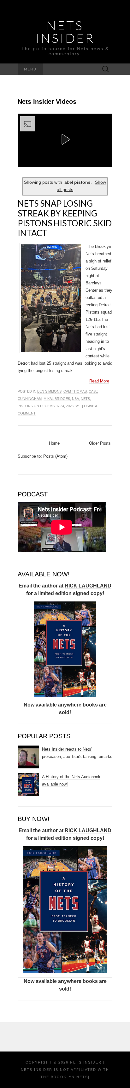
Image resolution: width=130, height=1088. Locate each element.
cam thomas (75, 391)
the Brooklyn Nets (64, 1077)
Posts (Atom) (55, 456)
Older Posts (100, 443)
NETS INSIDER (65, 32)
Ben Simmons (49, 391)
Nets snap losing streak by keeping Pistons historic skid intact (65, 218)
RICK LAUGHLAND (88, 585)
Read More (99, 381)
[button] (65, 139)
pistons (25, 406)
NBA (75, 399)
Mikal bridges (57, 399)
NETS (85, 399)
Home (54, 443)
